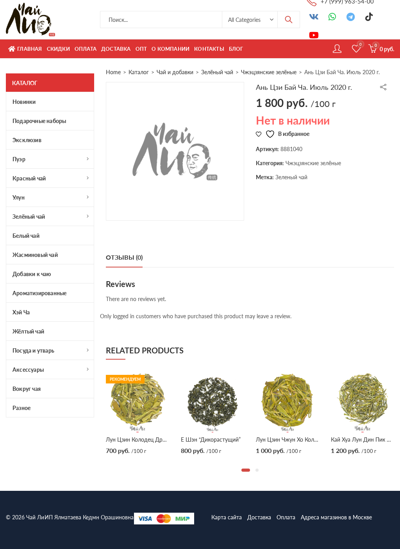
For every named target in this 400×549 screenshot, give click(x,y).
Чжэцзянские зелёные (268, 72)
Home (113, 72)
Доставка (259, 517)
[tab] (124, 257)
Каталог (139, 72)
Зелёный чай (217, 72)
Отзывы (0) (124, 257)
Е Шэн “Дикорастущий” (192, 439)
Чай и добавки (175, 72)
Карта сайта (226, 517)
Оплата (286, 517)
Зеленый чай (291, 177)
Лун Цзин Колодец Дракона (123, 439)
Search (288, 19)
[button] (246, 470)
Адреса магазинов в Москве (336, 517)
